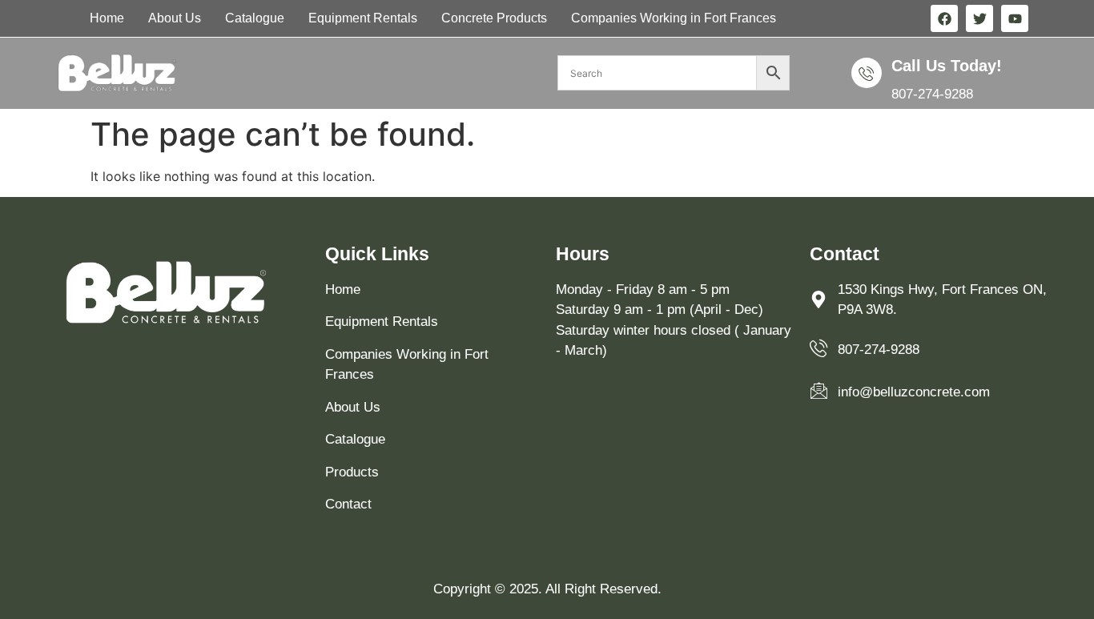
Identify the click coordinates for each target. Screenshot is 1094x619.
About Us (174, 18)
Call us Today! (946, 65)
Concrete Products (494, 18)
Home (107, 18)
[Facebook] (944, 18)
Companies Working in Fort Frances (673, 18)
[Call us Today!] (866, 73)
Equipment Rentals (362, 18)
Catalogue (254, 18)
